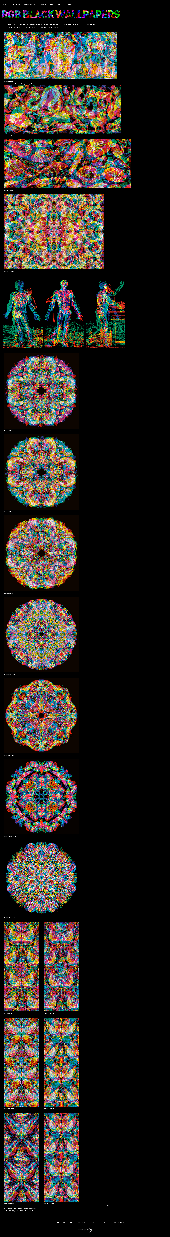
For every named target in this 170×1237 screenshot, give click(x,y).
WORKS (6, 4)
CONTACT (44, 4)
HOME (70, 4)
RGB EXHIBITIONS (13, 24)
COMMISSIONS (26, 4)
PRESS (52, 4)
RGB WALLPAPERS (49, 24)
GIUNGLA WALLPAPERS (31, 27)
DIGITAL (83, 24)
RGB (21, 24)
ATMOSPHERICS (38, 24)
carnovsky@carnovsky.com (29, 1208)
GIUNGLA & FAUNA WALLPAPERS (49, 27)
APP (65, 4)
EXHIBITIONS (15, 4)
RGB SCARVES (76, 24)
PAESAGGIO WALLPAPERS (15, 27)
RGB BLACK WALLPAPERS (63, 24)
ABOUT (36, 4)
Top (108, 1205)
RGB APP (89, 24)
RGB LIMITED (27, 24)
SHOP (59, 4)
